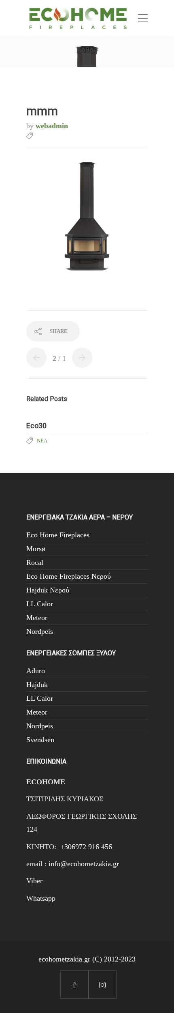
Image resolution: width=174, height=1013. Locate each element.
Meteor (36, 617)
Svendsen (40, 739)
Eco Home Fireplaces (57, 535)
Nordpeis (39, 631)
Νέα (42, 441)
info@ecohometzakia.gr (84, 864)
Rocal (34, 562)
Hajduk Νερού (47, 590)
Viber (34, 881)
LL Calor (39, 603)
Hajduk (37, 684)
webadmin (52, 126)
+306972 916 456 (86, 847)
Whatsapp (40, 898)
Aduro (35, 670)
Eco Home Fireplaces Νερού (68, 576)
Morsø (35, 548)
